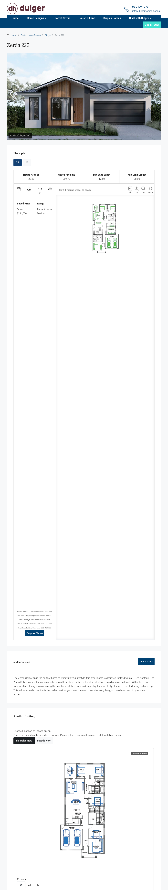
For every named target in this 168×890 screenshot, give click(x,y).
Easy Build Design (139, 753)
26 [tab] (21, 884)
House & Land (87, 18)
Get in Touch (152, 24)
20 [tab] (37, 884)
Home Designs (35, 18)
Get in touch (146, 661)
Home (15, 18)
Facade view (44, 740)
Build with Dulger (139, 18)
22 (17, 162)
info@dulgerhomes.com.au (146, 11)
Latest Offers (62, 18)
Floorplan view (24, 740)
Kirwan (21, 879)
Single (48, 35)
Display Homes (112, 18)
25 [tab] (29, 884)
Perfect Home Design (31, 35)
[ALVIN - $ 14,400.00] (84, 96)
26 (26, 162)
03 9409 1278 (140, 6)
